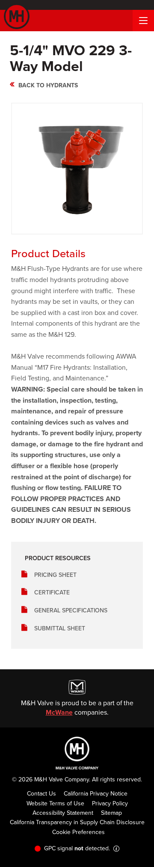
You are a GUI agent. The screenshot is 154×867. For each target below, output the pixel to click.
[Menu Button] (143, 20)
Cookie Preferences (78, 832)
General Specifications (70, 610)
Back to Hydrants (48, 85)
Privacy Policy (110, 803)
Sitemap (111, 812)
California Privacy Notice (95, 793)
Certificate (52, 592)
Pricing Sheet (55, 574)
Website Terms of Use (55, 803)
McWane (59, 712)
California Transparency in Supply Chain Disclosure (77, 822)
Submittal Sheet (59, 628)
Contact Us (41, 793)
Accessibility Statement (63, 812)
